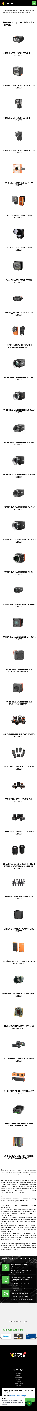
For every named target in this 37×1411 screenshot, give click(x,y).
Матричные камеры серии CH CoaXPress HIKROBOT (19, 703)
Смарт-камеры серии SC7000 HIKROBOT (19, 216)
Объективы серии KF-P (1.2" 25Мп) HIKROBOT (19, 832)
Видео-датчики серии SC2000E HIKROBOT (19, 313)
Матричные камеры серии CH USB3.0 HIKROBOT (18, 605)
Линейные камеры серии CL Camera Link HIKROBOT (19, 962)
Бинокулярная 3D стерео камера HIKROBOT (19, 1092)
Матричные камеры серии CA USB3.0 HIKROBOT (19, 541)
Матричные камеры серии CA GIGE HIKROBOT (19, 508)
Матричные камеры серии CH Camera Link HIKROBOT (19, 670)
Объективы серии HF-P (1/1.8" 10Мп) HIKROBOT (19, 768)
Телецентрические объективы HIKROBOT (19, 897)
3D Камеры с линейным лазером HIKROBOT (19, 1059)
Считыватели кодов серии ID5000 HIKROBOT (19, 119)
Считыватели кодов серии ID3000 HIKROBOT (19, 86)
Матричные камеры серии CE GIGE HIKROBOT (19, 443)
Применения (18, 1379)
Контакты (18, 1385)
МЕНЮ (12, 3)
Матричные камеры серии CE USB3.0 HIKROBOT (19, 476)
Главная (18, 1373)
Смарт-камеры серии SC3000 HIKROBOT (19, 281)
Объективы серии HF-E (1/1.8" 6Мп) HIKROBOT (19, 735)
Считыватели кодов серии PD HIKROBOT (19, 184)
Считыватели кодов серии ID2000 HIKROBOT (19, 54)
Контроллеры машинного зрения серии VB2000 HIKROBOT (19, 1124)
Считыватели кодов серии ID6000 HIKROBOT (19, 151)
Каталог (18, 1375)
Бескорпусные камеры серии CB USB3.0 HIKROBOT (19, 1027)
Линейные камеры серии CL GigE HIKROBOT (19, 930)
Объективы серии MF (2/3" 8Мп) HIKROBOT (19, 800)
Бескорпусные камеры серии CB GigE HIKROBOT (19, 995)
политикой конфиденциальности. (18, 1395)
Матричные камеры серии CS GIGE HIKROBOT (19, 378)
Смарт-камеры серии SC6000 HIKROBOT (19, 249)
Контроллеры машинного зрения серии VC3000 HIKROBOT (19, 1157)
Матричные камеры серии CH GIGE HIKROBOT (19, 573)
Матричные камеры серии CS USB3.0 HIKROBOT (19, 411)
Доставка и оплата (18, 1383)
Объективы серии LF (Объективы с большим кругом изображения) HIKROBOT (19, 866)
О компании (18, 1377)
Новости (18, 1381)
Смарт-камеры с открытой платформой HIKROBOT (19, 346)
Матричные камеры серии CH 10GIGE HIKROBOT (18, 638)
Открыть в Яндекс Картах (18, 1322)
